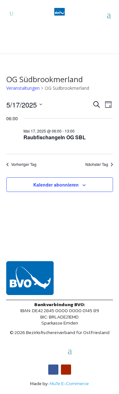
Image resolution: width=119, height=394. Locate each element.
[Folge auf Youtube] (66, 369)
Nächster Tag (96, 164)
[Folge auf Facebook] (53, 369)
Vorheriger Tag (23, 164)
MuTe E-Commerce (69, 383)
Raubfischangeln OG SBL (54, 137)
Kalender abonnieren (56, 184)
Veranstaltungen (23, 88)
